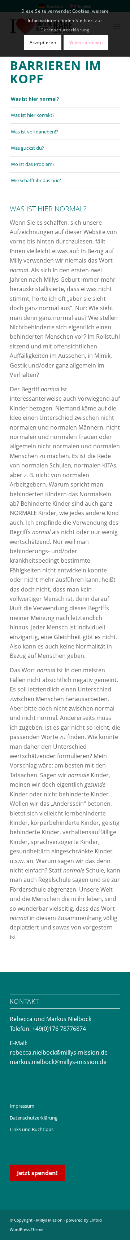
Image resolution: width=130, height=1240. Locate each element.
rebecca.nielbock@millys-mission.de (59, 1052)
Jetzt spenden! (37, 1173)
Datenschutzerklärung (33, 1117)
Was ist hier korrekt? (33, 115)
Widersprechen (86, 42)
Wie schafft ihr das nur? (36, 180)
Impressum (22, 1106)
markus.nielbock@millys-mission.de (58, 1062)
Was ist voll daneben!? (34, 131)
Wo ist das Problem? (33, 164)
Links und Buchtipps (31, 1129)
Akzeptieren (43, 42)
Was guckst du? (27, 148)
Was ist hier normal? (35, 99)
